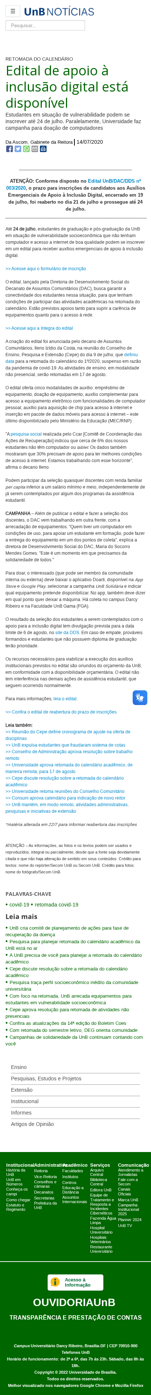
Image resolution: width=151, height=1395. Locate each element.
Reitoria (41, 1171)
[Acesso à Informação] (55, 1282)
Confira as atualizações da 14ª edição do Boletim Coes (68, 1023)
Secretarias (44, 1198)
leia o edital (65, 699)
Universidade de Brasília (92, 1372)
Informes (21, 1113)
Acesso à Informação (78, 1282)
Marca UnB (128, 1200)
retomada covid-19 (56, 905)
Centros (69, 1183)
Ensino (19, 1067)
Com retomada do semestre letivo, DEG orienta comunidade (73, 1030)
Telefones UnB (76, 1352)
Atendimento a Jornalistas (130, 1172)
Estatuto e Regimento (15, 1207)
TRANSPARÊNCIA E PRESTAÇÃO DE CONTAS (76, 1317)
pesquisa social (26, 434)
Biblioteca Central (98, 1182)
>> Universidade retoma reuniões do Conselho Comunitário (65, 791)
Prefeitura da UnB (45, 1205)
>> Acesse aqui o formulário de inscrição (45, 269)
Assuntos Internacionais (74, 1199)
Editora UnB (100, 1190)
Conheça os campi (17, 1191)
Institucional (24, 1101)
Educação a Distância (73, 1190)
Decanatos (44, 1192)
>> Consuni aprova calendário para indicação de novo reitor (65, 798)
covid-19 (19, 905)
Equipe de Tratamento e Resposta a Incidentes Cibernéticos (102, 1204)
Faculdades (72, 1171)
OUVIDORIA (74, 1302)
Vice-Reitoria (45, 1177)
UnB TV (125, 1226)
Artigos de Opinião (32, 1124)
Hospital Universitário (101, 1230)
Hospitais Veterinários (100, 1239)
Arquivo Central (97, 1172)
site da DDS (67, 633)
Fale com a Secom (128, 1182)
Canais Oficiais (124, 1191)
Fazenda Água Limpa (103, 1220)
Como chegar (18, 1200)
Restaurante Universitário (101, 1249)
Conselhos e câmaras (45, 1184)
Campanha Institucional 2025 (128, 1209)
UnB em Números (14, 1182)
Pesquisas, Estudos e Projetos (46, 1079)
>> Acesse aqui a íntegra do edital (39, 328)
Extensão (22, 1090)
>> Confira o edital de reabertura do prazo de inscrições (61, 712)
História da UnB (15, 1172)
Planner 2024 (129, 1220)
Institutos (70, 1177)
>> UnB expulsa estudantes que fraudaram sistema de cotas (65, 745)
